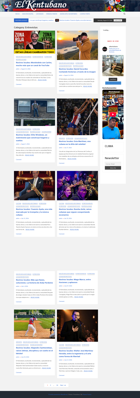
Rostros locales (21, 59)
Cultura (18, 203)
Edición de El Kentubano (23, 56)
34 (57, 385)
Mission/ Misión (51, 14)
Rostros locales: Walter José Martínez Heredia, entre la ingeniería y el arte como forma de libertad (76, 353)
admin (17, 69)
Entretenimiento (38, 56)
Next (61, 385)
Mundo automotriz (36, 344)
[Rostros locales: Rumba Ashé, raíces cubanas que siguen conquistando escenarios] (82, 20)
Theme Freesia (87, 394)
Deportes (62, 138)
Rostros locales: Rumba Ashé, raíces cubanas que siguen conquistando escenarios (75, 212)
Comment (18, 84)
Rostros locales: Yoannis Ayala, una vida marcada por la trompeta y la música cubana (50, 20)
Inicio (17, 14)
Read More (42, 80)
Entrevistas (48, 56)
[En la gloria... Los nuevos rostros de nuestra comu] (113, 65)
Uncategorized (46, 132)
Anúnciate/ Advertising (68, 14)
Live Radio (39, 14)
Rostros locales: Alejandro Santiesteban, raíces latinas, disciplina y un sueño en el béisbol (34, 350)
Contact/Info (85, 14)
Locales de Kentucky (65, 66)
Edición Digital (27, 14)
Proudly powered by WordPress (57, 394)
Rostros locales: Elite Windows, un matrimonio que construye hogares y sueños (32, 138)
